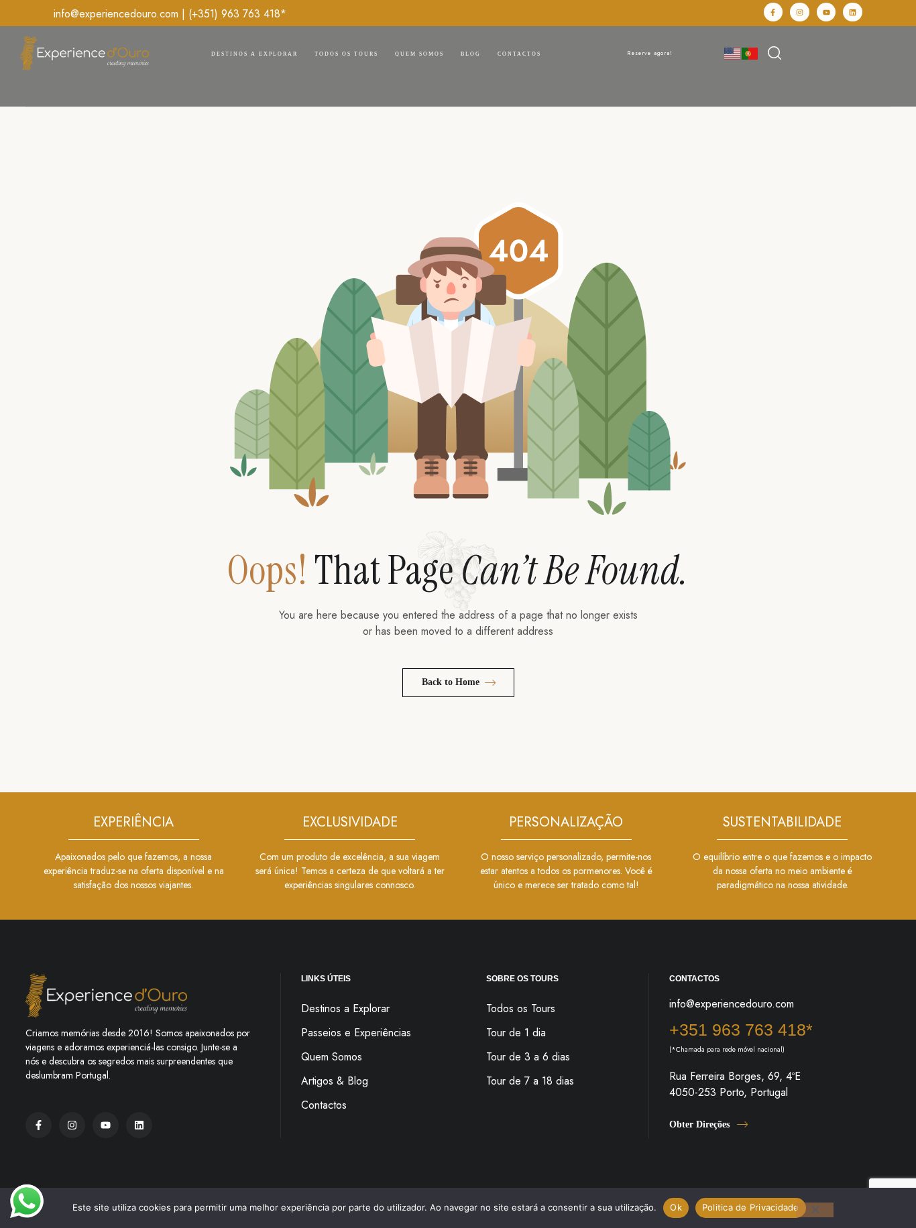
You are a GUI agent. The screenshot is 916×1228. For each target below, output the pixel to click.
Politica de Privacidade (750, 1207)
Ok (676, 1207)
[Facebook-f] (773, 12)
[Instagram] (799, 12)
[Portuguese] (750, 52)
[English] (733, 52)
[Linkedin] (852, 12)
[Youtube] (826, 12)
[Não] (815, 1210)
